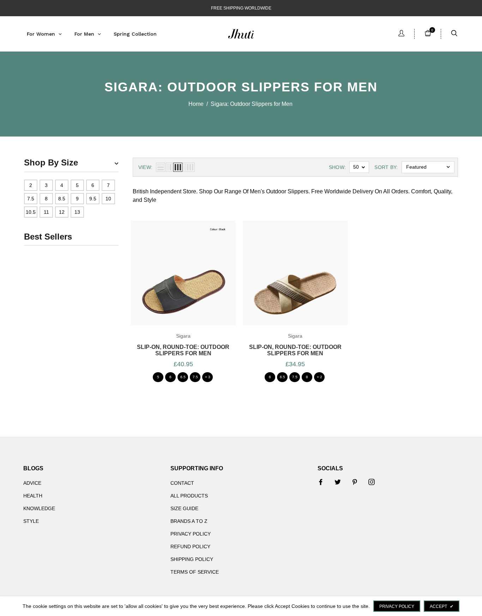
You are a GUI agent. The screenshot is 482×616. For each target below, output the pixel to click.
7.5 (30, 198)
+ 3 (207, 377)
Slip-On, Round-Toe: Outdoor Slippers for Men (183, 350)
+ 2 (319, 377)
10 (108, 198)
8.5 (61, 198)
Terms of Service (194, 572)
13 (77, 212)
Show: (337, 167)
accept (441, 606)
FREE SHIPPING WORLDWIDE (241, 8)
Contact (182, 483)
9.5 (92, 198)
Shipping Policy (191, 559)
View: (145, 167)
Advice (32, 483)
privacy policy (396, 606)
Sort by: (386, 167)
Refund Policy (190, 546)
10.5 (31, 212)
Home (196, 104)
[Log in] (401, 34)
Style (31, 521)
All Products (189, 496)
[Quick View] (191, 282)
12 (62, 212)
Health (32, 496)
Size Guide (184, 508)
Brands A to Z (188, 521)
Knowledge (39, 508)
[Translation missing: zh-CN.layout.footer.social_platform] (321, 482)
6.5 (183, 377)
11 (46, 212)
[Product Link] (175, 282)
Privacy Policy (190, 534)
